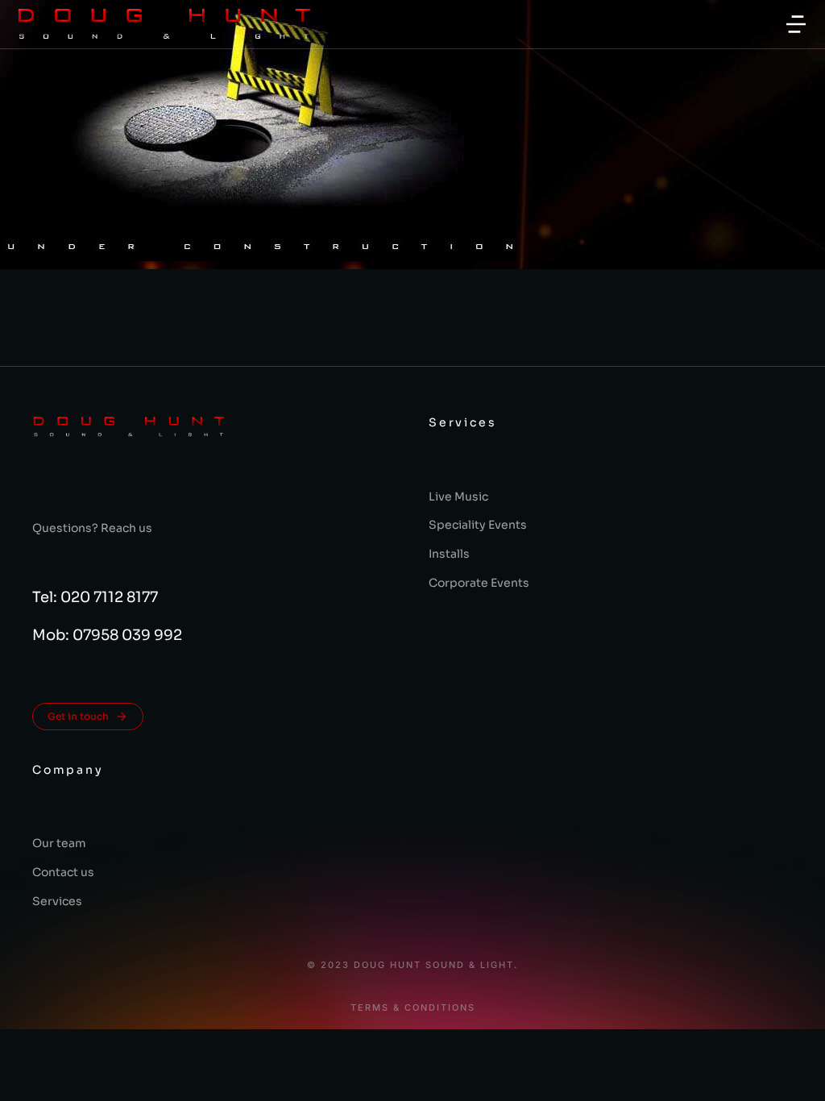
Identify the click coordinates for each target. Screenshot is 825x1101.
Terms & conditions (412, 1008)
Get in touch (78, 716)
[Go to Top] (792, 1068)
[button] (796, 24)
